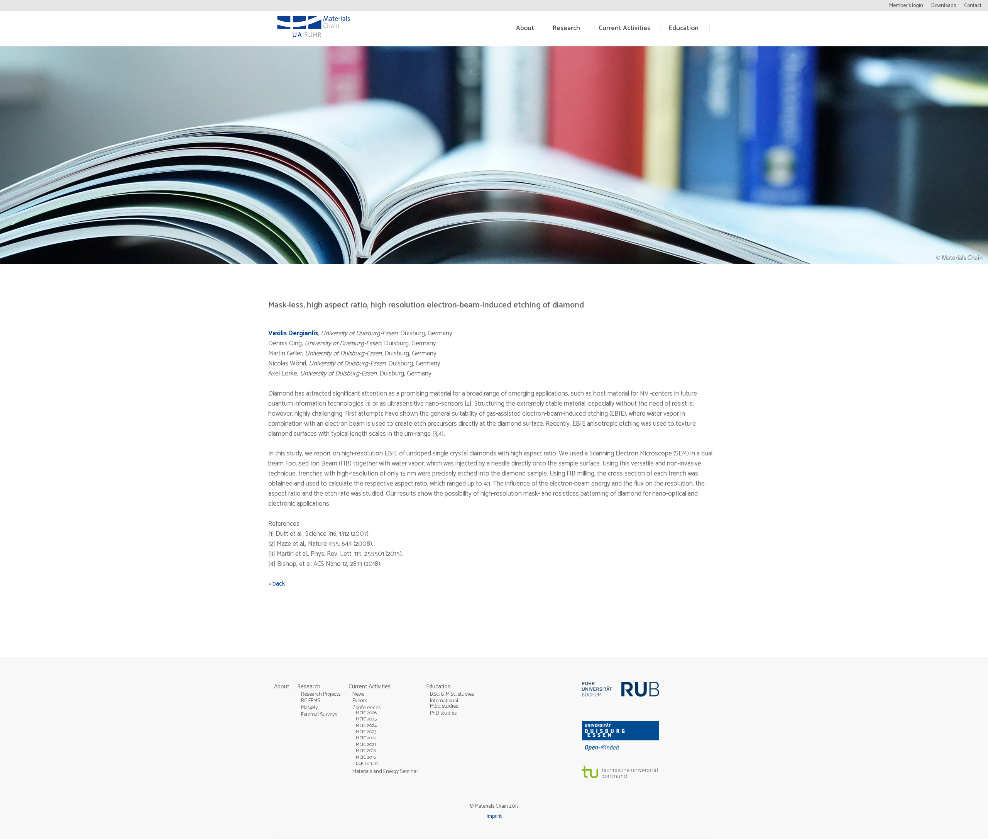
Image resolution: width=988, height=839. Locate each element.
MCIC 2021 (366, 744)
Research (566, 28)
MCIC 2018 (366, 751)
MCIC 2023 (366, 732)
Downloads (943, 5)
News (358, 694)
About (525, 28)
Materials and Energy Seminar (385, 771)
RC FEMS (310, 700)
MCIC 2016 (366, 757)
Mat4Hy (309, 707)
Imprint (494, 816)
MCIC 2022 (366, 738)
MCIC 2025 (366, 719)
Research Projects (320, 694)
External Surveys (319, 714)
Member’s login (906, 5)
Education (684, 28)
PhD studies (443, 713)
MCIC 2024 (366, 726)
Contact (972, 5)
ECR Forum (367, 763)
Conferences (366, 707)
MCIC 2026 (366, 713)
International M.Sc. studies (444, 703)
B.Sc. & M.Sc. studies (452, 694)
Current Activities (624, 28)
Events (359, 700)
